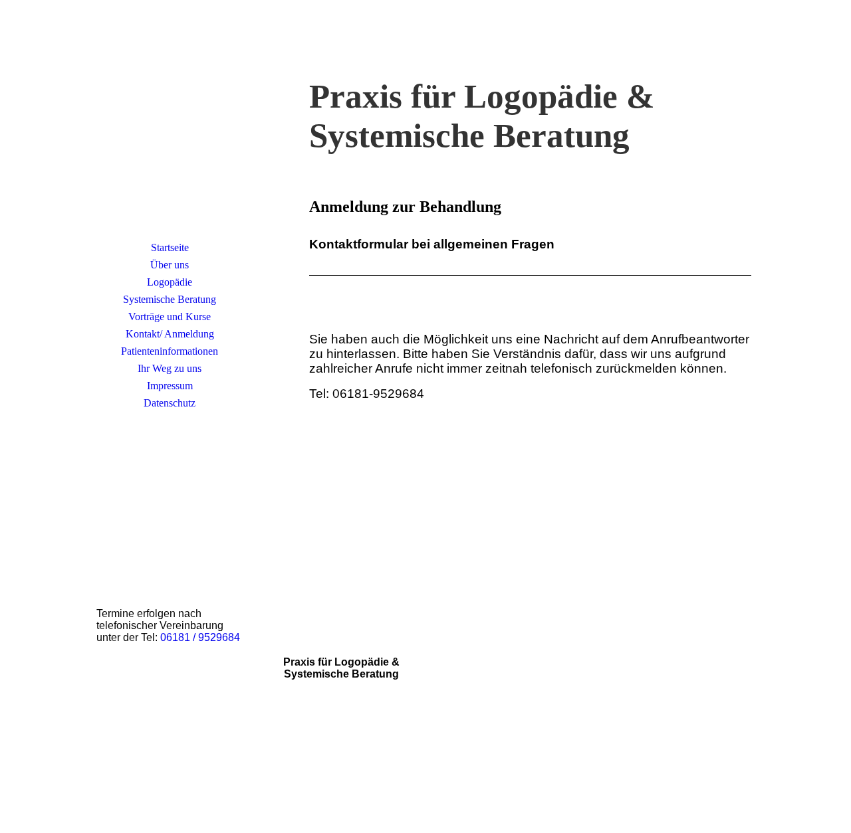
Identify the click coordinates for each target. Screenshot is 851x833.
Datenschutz (169, 403)
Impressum (170, 385)
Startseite (170, 247)
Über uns (169, 264)
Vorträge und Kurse (169, 316)
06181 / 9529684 (200, 637)
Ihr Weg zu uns (169, 368)
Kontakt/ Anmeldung (170, 333)
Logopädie (169, 282)
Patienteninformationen (169, 351)
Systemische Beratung (169, 299)
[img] (169, 136)
